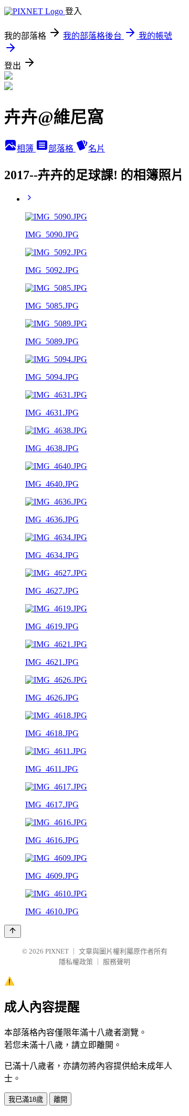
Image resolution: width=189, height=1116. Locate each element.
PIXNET (57, 951)
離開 (60, 1099)
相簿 (26, 148)
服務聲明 (116, 962)
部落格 (62, 148)
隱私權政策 (76, 962)
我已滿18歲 (25, 1099)
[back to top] (12, 931)
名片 (96, 148)
